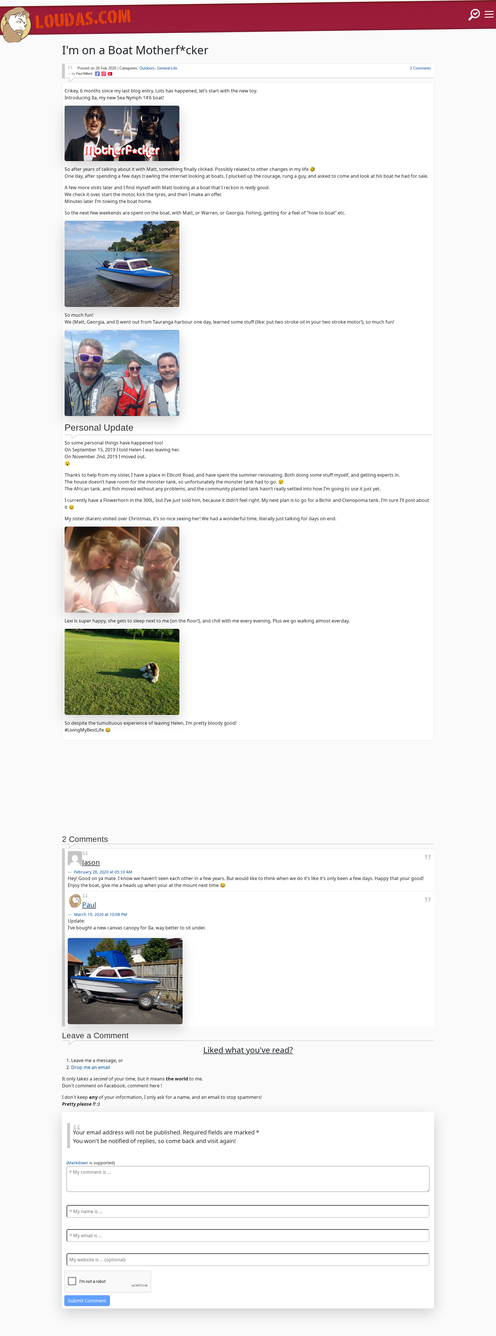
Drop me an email (90, 1067)
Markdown (78, 1162)
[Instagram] (103, 73)
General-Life (167, 68)
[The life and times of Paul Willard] (16, 20)
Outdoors (147, 68)
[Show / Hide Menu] (489, 14)
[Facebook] (97, 73)
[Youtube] (110, 73)
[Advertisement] (248, 785)
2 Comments (420, 68)
